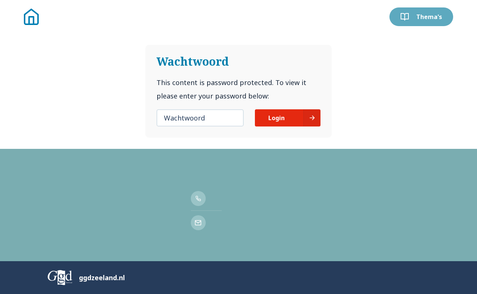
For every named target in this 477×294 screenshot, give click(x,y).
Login (276, 118)
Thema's (429, 17)
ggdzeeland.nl (102, 277)
